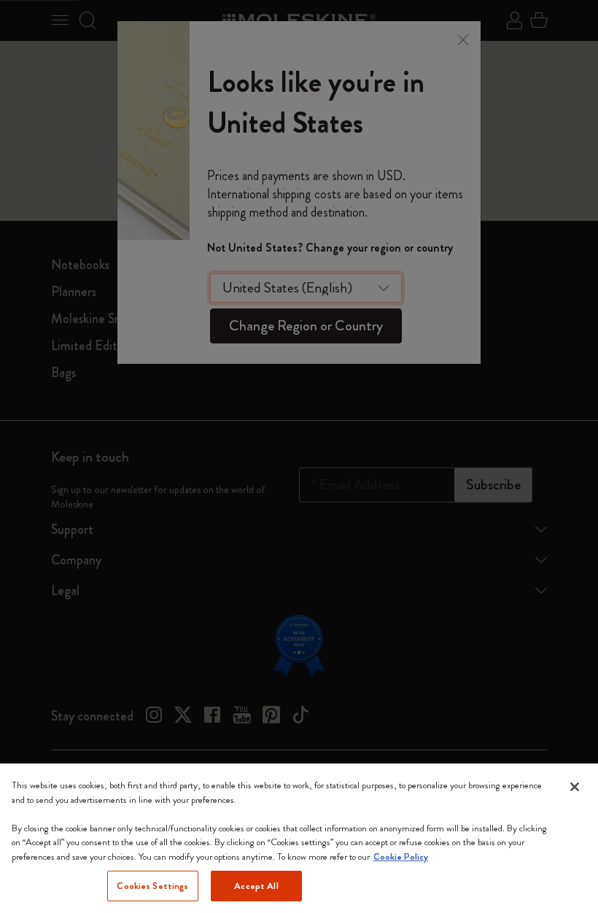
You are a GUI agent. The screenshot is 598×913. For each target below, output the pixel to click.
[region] (299, 838)
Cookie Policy (400, 856)
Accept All (256, 886)
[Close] (575, 787)
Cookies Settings (152, 886)
